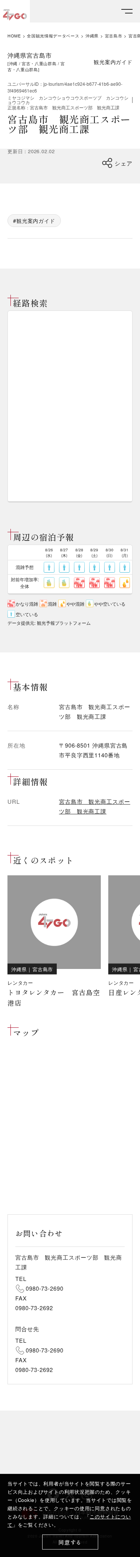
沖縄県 (92, 36)
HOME (14, 36)
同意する (70, 1542)
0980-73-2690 (44, 1288)
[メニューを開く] (127, 11)
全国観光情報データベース (53, 36)
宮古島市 (113, 36)
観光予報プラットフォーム (64, 623)
